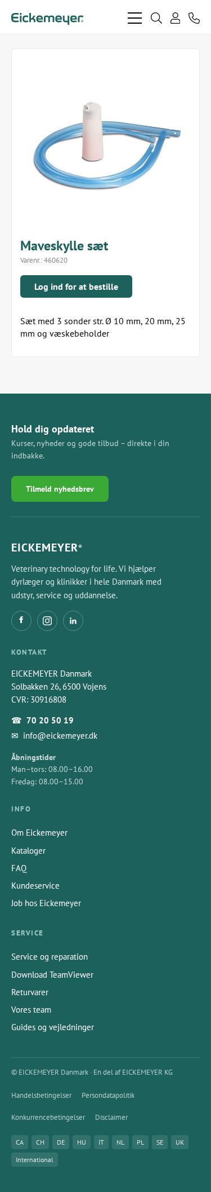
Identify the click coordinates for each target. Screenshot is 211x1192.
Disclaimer (111, 1117)
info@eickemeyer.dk (60, 735)
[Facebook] (21, 621)
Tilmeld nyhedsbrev (60, 489)
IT (101, 1142)
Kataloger (28, 850)
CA (20, 1142)
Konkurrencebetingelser (48, 1117)
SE (159, 1142)
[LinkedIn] (73, 621)
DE (61, 1142)
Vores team (31, 1009)
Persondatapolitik (108, 1095)
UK (180, 1142)
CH (40, 1142)
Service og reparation (49, 956)
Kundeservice (35, 885)
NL (120, 1142)
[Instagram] (47, 621)
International (34, 1159)
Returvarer (29, 992)
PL (140, 1142)
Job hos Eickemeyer (46, 903)
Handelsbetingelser (41, 1095)
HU (81, 1142)
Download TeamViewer (52, 974)
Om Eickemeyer (39, 832)
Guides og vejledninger (52, 1027)
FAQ (18, 868)
